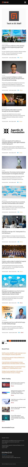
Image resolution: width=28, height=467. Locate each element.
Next (6, 343)
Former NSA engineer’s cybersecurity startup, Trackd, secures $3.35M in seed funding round (18, 417)
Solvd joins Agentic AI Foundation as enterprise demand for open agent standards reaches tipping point (13, 142)
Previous (4, 341)
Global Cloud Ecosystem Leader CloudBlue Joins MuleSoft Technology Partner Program (18, 392)
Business (3, 75)
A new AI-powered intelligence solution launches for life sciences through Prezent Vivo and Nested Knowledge (13, 78)
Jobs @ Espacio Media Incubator (8, 456)
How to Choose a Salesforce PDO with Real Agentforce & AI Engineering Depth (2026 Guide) (13, 47)
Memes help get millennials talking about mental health (18, 408)
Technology (4, 200)
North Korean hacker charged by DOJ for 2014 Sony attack (18, 383)
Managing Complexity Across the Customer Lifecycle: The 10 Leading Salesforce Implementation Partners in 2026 (13, 292)
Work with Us (4, 454)
